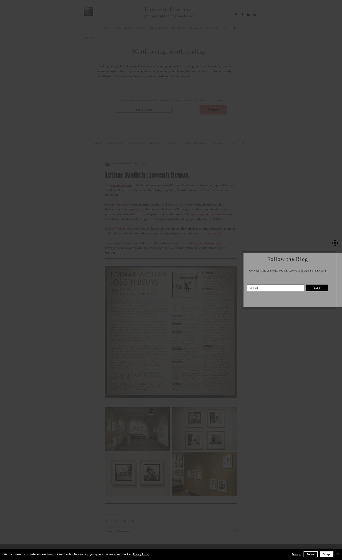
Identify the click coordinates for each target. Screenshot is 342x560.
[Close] (338, 554)
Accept (326, 554)
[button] (335, 243)
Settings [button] (296, 554)
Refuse (311, 554)
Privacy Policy (141, 554)
